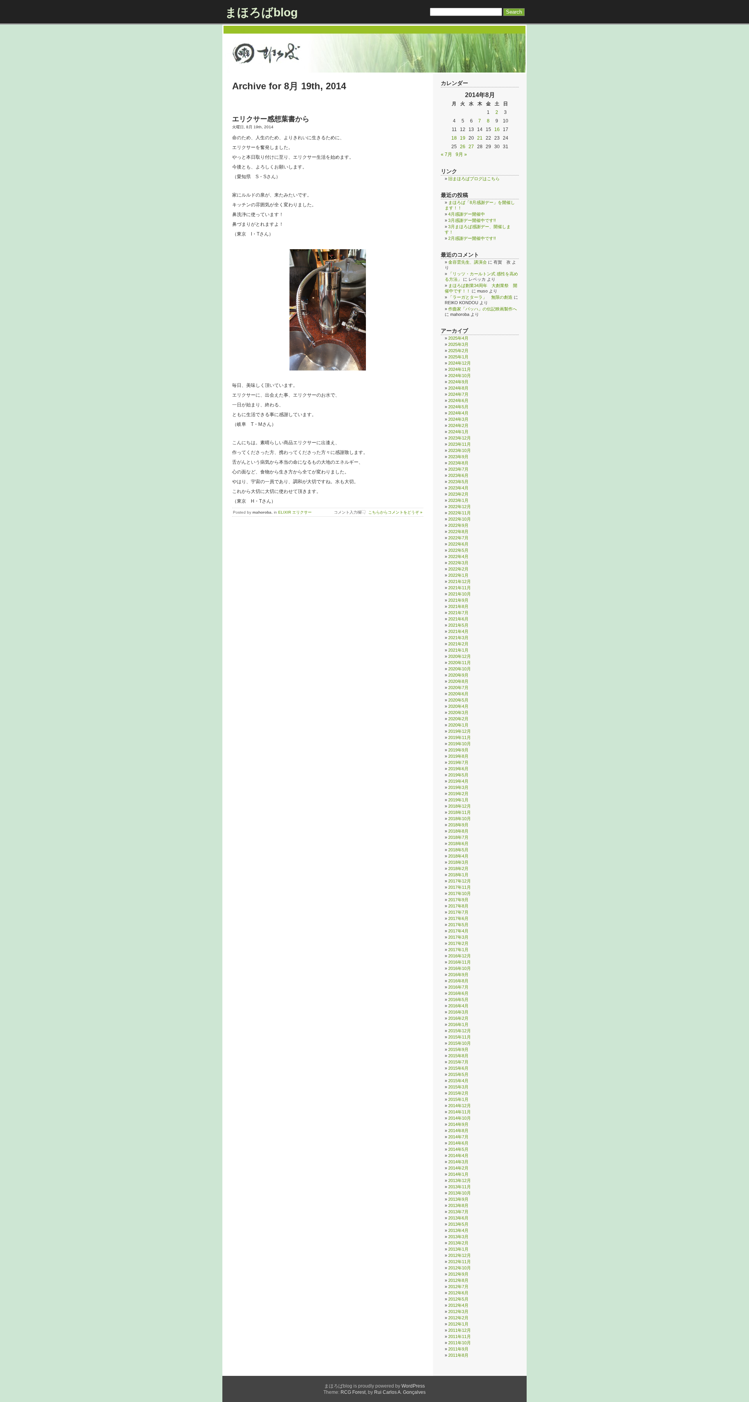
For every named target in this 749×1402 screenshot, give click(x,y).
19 (462, 138)
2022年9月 (458, 525)
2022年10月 (459, 519)
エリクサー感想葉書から (270, 119)
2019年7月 (458, 762)
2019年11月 (459, 737)
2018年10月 (459, 818)
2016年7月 (458, 987)
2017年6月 (458, 918)
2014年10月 (459, 1118)
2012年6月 (458, 1292)
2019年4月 (458, 781)
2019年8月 (458, 756)
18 (454, 138)
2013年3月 (458, 1236)
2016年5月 (458, 999)
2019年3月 (458, 787)
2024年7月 (458, 394)
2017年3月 (458, 937)
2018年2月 (458, 868)
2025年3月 (458, 344)
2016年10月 (459, 968)
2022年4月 (458, 556)
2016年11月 (459, 962)
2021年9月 (458, 600)
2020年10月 (459, 668)
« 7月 (446, 154)
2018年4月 (458, 856)
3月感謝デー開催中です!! (472, 220)
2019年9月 (458, 750)
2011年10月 (459, 1342)
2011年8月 (458, 1355)
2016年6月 (458, 993)
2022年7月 (458, 537)
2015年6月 (458, 1068)
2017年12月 (459, 881)
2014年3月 (458, 1161)
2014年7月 (458, 1136)
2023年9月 (458, 456)
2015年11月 (459, 1037)
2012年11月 (459, 1261)
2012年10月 (459, 1268)
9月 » (461, 154)
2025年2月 (458, 350)
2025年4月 (458, 338)
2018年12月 (459, 806)
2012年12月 (459, 1255)
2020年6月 (458, 693)
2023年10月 (459, 450)
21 (480, 138)
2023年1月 (458, 500)
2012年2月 (458, 1317)
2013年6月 (458, 1218)
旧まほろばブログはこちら (474, 178)
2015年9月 (458, 1049)
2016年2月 (458, 1018)
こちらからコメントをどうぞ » (395, 512)
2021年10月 (459, 594)
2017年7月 (458, 912)
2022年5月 (458, 550)
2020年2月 (458, 718)
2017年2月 (458, 943)
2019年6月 (458, 768)
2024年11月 (459, 369)
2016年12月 (459, 956)
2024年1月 (458, 431)
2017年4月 (458, 931)
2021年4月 (458, 631)
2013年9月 (458, 1199)
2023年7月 (458, 469)
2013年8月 (458, 1205)
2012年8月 (458, 1280)
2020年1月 (458, 725)
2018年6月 (458, 843)
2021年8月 (458, 606)
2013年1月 (458, 1249)
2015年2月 (458, 1093)
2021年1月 (458, 650)
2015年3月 (458, 1087)
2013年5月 (458, 1224)
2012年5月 (458, 1299)
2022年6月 (458, 544)
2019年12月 (459, 731)
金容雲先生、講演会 (467, 262)
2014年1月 (458, 1174)
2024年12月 (459, 363)
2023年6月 (458, 475)
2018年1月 (458, 874)
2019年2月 (458, 793)
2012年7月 (458, 1286)
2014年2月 (458, 1168)
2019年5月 (458, 775)
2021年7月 (458, 612)
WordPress (413, 1386)
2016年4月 (458, 1005)
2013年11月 (459, 1186)
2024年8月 (458, 388)
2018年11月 (459, 812)
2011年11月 (459, 1336)
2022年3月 (458, 562)
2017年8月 (458, 906)
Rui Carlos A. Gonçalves (400, 1392)
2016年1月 (458, 1024)
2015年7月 (458, 1062)
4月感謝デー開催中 (466, 214)
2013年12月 (459, 1180)
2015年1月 (458, 1099)
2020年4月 (458, 706)
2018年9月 (458, 824)
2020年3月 (458, 712)
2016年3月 (458, 1012)
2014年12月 (459, 1105)
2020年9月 (458, 675)
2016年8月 (458, 980)
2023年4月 (458, 488)
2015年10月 (459, 1043)
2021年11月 (459, 587)
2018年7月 (458, 837)
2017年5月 (458, 924)
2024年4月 (458, 413)
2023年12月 (459, 438)
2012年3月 (458, 1311)
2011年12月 (459, 1330)
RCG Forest (353, 1392)
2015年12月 (459, 1030)
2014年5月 (458, 1149)
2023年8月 (458, 463)
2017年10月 (459, 893)
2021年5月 (458, 625)
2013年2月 (458, 1243)
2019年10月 (459, 743)
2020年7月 (458, 687)
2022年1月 (458, 575)
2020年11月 (459, 662)
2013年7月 (458, 1211)
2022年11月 (459, 512)
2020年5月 (458, 700)
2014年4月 (458, 1155)
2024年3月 (458, 419)
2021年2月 (458, 644)
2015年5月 (458, 1074)
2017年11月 (459, 887)
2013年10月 (459, 1193)
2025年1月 (458, 356)
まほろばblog (261, 12)
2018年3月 (458, 862)
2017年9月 (458, 899)
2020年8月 (458, 681)
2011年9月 (458, 1349)
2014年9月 (458, 1124)
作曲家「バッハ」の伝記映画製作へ (482, 309)
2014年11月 (459, 1112)
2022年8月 (458, 531)
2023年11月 (459, 444)
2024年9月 (458, 381)
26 (462, 146)
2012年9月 (458, 1274)
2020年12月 (459, 656)
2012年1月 (458, 1324)
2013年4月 (458, 1230)
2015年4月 (458, 1080)
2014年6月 (458, 1143)
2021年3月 (458, 637)
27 (471, 146)
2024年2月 (458, 425)
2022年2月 (458, 569)
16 (497, 129)
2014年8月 (458, 1130)
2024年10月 (459, 375)
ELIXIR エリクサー (295, 512)
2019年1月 (458, 800)
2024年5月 (458, 406)
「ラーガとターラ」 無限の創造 (480, 297)
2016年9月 (458, 974)
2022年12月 (459, 506)
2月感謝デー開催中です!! (472, 238)
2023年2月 (458, 494)
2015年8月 (458, 1055)
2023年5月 (458, 481)
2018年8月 (458, 831)
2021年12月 (459, 581)
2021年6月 (458, 619)
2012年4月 (458, 1305)
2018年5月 (458, 849)
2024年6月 (458, 400)
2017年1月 (458, 949)
